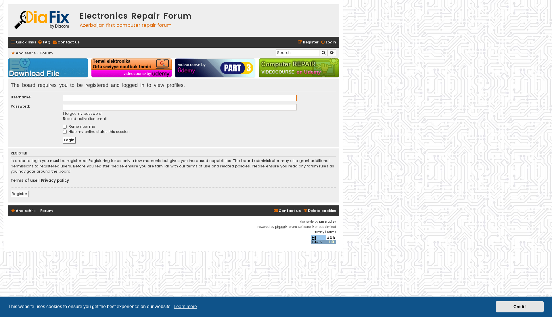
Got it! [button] (519, 306)
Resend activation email (85, 119)
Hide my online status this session (99, 131)
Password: (20, 106)
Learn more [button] (185, 306)
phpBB (280, 227)
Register (19, 193)
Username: (21, 97)
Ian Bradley (327, 221)
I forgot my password (82, 113)
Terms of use (24, 180)
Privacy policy (55, 180)
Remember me (81, 126)
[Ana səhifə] (42, 20)
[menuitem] (44, 42)
